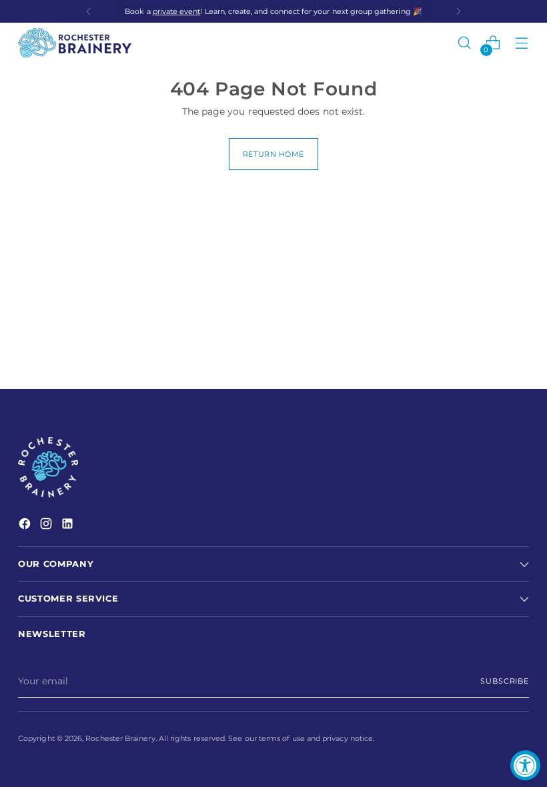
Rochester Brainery (120, 738)
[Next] (458, 11)
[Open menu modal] (522, 43)
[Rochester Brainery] (74, 42)
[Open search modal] (464, 43)
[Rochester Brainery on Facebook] (26, 525)
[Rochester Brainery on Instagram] (47, 525)
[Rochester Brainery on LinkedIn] (69, 525)
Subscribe (504, 681)
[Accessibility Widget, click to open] (525, 765)
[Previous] (88, 11)
